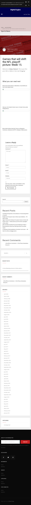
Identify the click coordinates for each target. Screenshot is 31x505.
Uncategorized (10, 51)
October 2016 (7, 365)
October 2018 (7, 310)
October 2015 (7, 392)
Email (7, 170)
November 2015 (7, 390)
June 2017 (6, 346)
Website (7, 176)
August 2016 (6, 369)
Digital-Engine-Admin (12, 49)
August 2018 (6, 314)
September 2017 (7, 339)
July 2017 (6, 344)
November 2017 (7, 335)
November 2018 (7, 307)
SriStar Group (11, 501)
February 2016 (7, 383)
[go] (26, 253)
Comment (8, 149)
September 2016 (7, 367)
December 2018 (7, 305)
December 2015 (7, 387)
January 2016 (6, 385)
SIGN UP (25, 441)
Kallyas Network (13, 69)
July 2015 (6, 399)
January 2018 (6, 330)
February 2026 (7, 298)
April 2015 (6, 406)
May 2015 (6, 404)
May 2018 (6, 321)
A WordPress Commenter (10, 243)
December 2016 (7, 360)
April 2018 (6, 323)
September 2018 (7, 312)
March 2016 (6, 381)
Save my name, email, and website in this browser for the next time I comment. (15, 184)
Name (7, 165)
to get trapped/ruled (17, 2)
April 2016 (6, 378)
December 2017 (7, 333)
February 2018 (7, 328)
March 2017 (6, 353)
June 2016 (6, 374)
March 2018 (6, 326)
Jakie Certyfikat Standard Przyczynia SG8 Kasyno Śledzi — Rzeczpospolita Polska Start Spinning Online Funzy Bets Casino (15, 226)
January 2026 (6, 301)
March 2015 (6, 408)
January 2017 (6, 358)
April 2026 (6, 294)
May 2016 (6, 376)
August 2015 (6, 397)
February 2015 (7, 410)
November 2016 (7, 362)
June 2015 (6, 401)
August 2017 (6, 342)
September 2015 (7, 394)
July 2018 (6, 317)
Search (4, 199)
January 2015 (6, 413)
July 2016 (6, 372)
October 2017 (7, 337)
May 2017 (6, 349)
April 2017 (6, 351)
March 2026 (6, 296)
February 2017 (7, 355)
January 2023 (6, 303)
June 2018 (6, 319)
